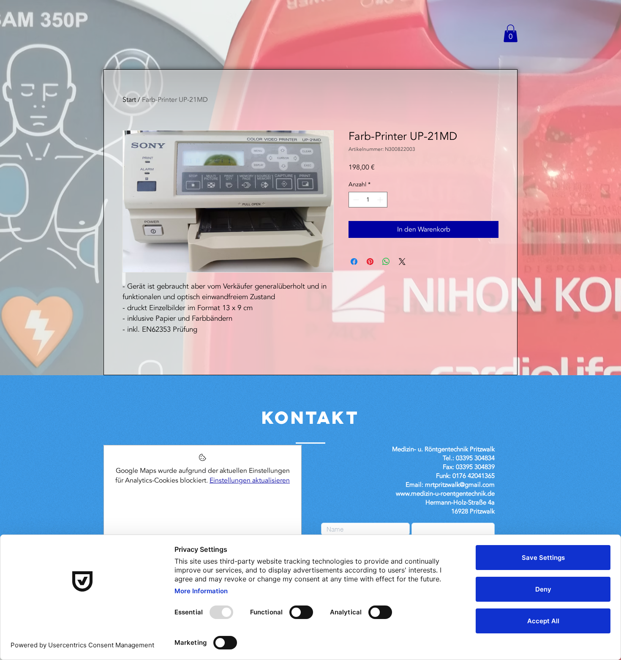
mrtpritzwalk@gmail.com (460, 484)
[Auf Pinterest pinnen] (370, 261)
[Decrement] (355, 199)
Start (129, 99)
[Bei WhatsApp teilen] (386, 261)
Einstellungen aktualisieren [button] (250, 480)
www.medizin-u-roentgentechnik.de (445, 493)
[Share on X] (402, 261)
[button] (510, 33)
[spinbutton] (368, 199)
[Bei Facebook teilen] (354, 261)
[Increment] (381, 199)
